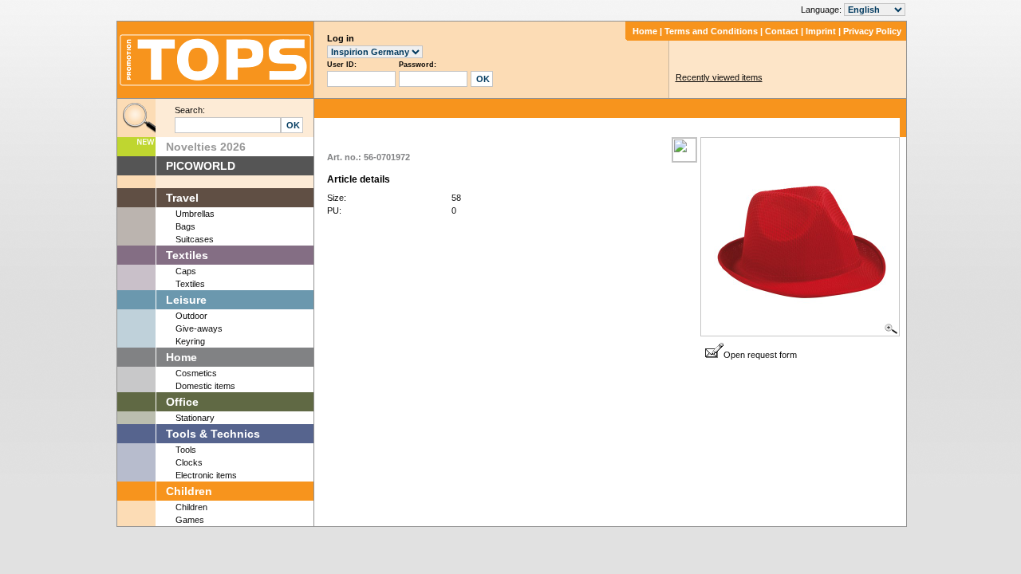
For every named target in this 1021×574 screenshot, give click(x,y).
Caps (185, 271)
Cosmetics (196, 373)
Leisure (186, 299)
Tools (185, 449)
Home (645, 31)
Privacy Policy (872, 31)
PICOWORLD (200, 165)
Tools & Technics (213, 433)
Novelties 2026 (206, 146)
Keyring (190, 341)
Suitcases (194, 239)
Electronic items (206, 475)
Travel (182, 197)
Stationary (195, 418)
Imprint (821, 31)
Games (189, 520)
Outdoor (191, 315)
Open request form (760, 355)
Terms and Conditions (711, 31)
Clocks (189, 462)
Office (182, 401)
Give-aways (199, 328)
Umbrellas (195, 213)
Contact (781, 31)
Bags (185, 226)
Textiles (187, 255)
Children (189, 491)
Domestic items (205, 386)
